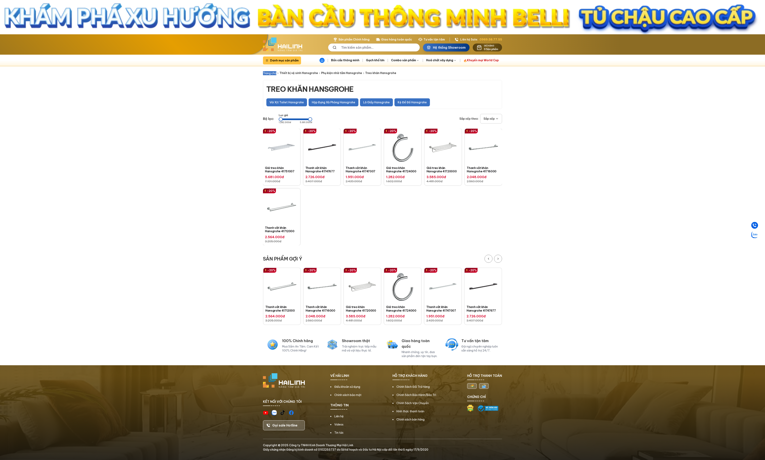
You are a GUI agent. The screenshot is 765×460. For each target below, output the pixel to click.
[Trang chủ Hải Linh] (282, 44)
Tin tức (339, 432)
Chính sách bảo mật (347, 395)
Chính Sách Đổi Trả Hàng (413, 387)
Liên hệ (339, 416)
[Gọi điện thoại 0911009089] (754, 225)
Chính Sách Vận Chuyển (412, 403)
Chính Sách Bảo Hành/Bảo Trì (416, 395)
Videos (338, 424)
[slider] (281, 119)
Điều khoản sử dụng (347, 387)
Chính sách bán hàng (410, 419)
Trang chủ (269, 73)
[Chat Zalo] (754, 234)
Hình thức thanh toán (410, 411)
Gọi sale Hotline (284, 425)
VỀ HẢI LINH (339, 376)
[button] (491, 118)
